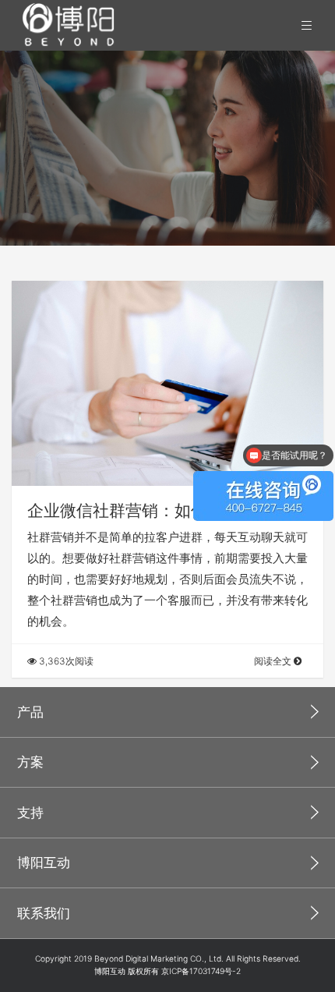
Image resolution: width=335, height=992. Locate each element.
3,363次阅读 (65, 661)
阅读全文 (274, 661)
